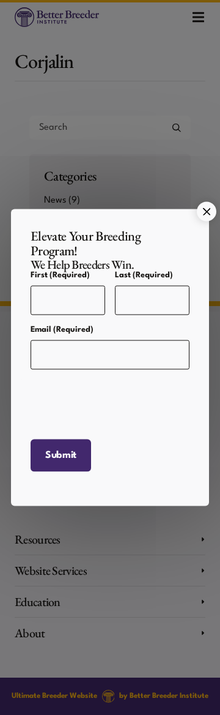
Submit (60, 455)
